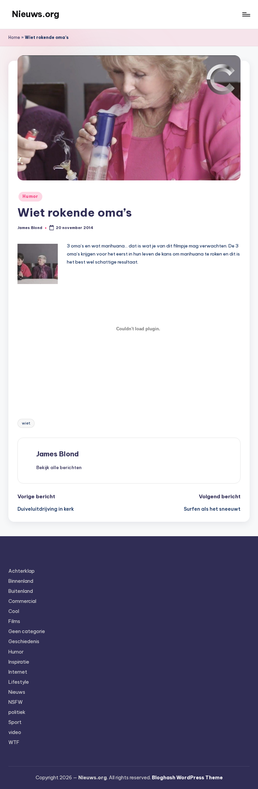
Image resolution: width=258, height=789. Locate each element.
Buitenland (20, 591)
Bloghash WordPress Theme (187, 778)
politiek (17, 712)
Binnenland (20, 581)
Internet (17, 672)
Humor (30, 196)
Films (14, 621)
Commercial (22, 601)
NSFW (15, 702)
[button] (59, 467)
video (14, 732)
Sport (15, 722)
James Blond (57, 454)
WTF (13, 742)
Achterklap (21, 571)
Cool (13, 611)
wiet (26, 423)
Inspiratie (18, 662)
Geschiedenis (23, 641)
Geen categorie (26, 631)
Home (14, 37)
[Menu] (245, 14)
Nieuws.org (35, 14)
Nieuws (16, 692)
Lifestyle (18, 682)
